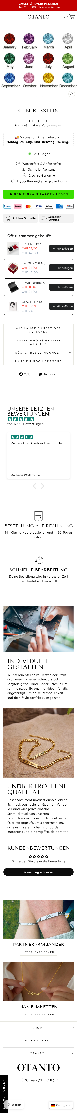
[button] (35, 486)
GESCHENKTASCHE (34, 302)
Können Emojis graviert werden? (38, 342)
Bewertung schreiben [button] (38, 872)
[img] (40, 419)
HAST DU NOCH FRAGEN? (38, 361)
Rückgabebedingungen (38, 352)
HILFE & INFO (37, 1040)
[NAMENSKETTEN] (38, 981)
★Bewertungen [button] (3, 1094)
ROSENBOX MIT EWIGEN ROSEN (34, 244)
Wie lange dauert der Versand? (39, 330)
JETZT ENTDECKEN (38, 952)
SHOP (38, 1027)
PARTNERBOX (34, 282)
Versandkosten (52, 125)
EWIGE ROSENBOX (34, 263)
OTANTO (37, 1053)
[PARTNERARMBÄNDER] (38, 919)
